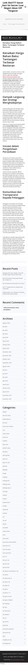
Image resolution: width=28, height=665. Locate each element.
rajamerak (5, 509)
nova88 (5, 506)
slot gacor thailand (7, 600)
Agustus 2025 (6, 366)
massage (5, 491)
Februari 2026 (6, 344)
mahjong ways (6, 484)
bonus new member (8, 426)
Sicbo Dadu (6, 538)
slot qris (5, 607)
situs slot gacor (7, 549)
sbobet (4, 524)
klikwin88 (5, 469)
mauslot (5, 495)
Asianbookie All (6, 419)
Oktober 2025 (6, 359)
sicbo (4, 535)
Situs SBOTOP (6, 545)
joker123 (5, 459)
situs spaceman (7, 553)
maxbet (5, 498)
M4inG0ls (5, 37)
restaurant (10, 39)
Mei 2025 (5, 377)
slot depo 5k (6, 585)
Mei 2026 (5, 334)
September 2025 (7, 362)
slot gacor (5, 589)
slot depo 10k (6, 582)
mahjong (5, 477)
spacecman (6, 621)
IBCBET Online (6, 448)
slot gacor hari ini (7, 596)
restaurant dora (17, 39)
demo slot (5, 444)
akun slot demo (7, 415)
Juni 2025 (5, 373)
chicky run (5, 437)
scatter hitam (6, 531)
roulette (5, 513)
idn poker (5, 451)
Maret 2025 (6, 384)
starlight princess (7, 640)
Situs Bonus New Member (9, 542)
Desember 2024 (7, 395)
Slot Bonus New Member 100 (10, 571)
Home (4, 24)
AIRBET (5, 412)
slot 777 (5, 556)
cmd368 (5, 441)
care (4, 430)
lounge (4, 473)
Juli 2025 (5, 370)
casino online (6, 433)
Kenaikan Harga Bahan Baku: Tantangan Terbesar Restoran (13, 45)
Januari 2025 (6, 391)
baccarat (5, 422)
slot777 (5, 618)
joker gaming (6, 455)
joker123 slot (6, 462)
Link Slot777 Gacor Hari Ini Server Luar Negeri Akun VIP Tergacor (13, 6)
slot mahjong (6, 603)
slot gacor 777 (6, 592)
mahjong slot (6, 480)
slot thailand (6, 614)
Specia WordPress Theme (17, 659)
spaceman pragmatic (8, 629)
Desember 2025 (7, 352)
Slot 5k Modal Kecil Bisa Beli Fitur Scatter (13, 283)
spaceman (5, 625)
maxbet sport (6, 502)
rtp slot (5, 520)
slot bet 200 (6, 564)
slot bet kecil (6, 567)
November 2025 (7, 355)
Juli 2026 (5, 326)
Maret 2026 (6, 341)
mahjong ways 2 (7, 488)
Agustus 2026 (6, 323)
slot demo (5, 574)
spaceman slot (6, 632)
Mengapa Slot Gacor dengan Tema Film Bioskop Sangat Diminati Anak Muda (13, 273)
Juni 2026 (5, 330)
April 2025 (5, 381)
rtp (3, 516)
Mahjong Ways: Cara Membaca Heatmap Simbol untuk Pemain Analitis (13, 293)
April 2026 (5, 337)
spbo (4, 636)
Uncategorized (13, 37)
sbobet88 (5, 527)
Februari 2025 (6, 388)
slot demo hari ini (7, 578)
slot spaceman (6, 611)
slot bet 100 (6, 560)
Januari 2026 (6, 348)
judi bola (5, 466)
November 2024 (7, 399)
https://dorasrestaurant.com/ (11, 77)
